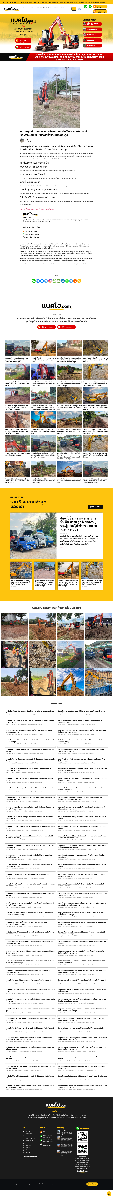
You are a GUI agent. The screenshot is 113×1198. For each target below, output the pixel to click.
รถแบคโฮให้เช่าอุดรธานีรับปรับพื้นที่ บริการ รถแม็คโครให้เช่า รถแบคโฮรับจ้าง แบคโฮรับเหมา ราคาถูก (81, 885)
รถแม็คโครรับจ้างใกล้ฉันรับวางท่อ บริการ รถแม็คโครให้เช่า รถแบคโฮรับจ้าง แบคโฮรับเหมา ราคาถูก (17, 384)
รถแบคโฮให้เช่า (50, 209)
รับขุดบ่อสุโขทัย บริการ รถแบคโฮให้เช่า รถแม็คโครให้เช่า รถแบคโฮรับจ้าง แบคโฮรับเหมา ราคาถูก (30, 1019)
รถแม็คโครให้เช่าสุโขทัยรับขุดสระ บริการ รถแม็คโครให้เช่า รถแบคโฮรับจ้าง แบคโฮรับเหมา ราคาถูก (30, 1048)
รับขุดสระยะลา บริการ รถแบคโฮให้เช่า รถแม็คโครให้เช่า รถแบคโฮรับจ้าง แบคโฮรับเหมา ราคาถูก (82, 981)
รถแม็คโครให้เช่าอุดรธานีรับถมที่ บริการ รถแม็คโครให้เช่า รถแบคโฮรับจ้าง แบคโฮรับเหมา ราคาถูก (43, 384)
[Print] (75, 281)
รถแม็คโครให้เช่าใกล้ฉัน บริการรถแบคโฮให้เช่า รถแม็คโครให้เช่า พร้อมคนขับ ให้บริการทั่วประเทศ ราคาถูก (17, 431)
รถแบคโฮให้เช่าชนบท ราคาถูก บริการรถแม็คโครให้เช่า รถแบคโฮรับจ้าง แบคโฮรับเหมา (82, 818)
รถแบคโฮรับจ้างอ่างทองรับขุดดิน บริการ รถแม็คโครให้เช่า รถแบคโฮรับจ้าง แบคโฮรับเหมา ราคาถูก (30, 885)
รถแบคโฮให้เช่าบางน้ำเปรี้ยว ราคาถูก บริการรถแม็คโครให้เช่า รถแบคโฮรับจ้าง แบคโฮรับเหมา (30, 846)
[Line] (34, 281)
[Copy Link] (79, 281)
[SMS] (54, 281)
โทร (44, 1131)
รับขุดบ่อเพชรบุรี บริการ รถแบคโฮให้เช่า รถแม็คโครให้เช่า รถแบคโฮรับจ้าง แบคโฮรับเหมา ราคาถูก (82, 1077)
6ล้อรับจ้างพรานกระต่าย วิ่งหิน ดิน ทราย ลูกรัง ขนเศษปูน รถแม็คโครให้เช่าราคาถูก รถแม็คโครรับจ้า (79, 523)
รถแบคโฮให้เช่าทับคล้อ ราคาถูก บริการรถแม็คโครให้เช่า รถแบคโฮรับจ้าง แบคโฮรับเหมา (20, 582)
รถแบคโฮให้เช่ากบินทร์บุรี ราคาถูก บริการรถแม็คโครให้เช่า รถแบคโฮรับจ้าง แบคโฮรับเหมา (95, 360)
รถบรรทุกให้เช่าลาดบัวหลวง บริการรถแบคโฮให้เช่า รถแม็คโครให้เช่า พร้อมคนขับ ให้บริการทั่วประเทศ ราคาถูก (82, 731)
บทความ (24, 10)
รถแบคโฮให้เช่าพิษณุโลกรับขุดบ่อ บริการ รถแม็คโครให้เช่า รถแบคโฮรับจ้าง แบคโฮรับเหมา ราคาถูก (29, 971)
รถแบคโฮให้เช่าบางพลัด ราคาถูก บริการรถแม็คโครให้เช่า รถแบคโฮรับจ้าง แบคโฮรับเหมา (69, 481)
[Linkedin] (63, 281)
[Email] (58, 281)
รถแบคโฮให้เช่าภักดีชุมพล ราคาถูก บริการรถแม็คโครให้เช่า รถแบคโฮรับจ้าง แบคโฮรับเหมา (81, 856)
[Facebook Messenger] (42, 281)
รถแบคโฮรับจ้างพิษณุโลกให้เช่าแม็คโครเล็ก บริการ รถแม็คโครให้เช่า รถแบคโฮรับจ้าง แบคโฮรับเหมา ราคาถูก (82, 971)
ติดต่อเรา (62, 8)
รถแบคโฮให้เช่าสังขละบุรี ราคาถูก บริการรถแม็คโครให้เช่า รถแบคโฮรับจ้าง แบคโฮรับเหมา (30, 894)
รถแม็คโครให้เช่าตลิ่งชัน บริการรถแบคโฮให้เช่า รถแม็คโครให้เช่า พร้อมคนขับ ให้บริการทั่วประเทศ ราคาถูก (82, 894)
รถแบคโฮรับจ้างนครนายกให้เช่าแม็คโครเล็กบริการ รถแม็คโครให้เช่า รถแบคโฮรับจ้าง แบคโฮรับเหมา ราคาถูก (82, 1048)
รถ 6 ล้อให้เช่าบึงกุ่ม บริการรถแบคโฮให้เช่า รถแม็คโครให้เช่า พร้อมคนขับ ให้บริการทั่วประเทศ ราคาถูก (16, 408)
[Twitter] (46, 281)
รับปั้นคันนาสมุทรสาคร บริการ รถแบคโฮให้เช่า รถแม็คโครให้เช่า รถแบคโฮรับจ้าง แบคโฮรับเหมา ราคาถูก (82, 962)
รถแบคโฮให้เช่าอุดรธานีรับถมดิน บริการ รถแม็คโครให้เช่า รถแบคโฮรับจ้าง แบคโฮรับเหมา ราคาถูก (82, 722)
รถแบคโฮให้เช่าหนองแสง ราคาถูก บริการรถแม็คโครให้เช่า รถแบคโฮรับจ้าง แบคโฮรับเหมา (30, 1058)
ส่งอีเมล (45, 1144)
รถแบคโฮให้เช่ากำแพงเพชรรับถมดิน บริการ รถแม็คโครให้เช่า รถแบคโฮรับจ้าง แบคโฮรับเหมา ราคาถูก (67, 1133)
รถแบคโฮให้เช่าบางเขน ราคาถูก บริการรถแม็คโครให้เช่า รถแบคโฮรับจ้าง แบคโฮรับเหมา (30, 827)
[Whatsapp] (67, 281)
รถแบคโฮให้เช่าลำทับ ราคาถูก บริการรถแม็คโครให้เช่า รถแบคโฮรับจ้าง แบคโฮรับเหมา (30, 789)
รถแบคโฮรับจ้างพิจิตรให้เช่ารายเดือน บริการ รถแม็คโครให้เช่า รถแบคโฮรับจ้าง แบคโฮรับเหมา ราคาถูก (82, 923)
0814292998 (25, 48)
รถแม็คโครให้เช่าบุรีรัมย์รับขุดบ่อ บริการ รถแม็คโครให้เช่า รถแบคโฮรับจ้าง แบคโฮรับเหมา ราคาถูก (30, 1077)
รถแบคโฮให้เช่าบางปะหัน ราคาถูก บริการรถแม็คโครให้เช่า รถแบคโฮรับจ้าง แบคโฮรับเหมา (30, 750)
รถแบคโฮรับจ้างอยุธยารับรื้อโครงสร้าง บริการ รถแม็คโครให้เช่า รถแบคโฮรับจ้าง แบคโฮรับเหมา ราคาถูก (28, 923)
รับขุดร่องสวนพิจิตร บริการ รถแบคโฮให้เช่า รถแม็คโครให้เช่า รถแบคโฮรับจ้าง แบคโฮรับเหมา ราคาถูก (29, 856)
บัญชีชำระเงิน (38, 8)
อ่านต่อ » (62, 547)
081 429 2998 (101, 7)
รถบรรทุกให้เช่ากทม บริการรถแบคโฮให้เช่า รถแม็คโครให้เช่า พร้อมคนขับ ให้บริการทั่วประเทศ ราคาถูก (16, 360)
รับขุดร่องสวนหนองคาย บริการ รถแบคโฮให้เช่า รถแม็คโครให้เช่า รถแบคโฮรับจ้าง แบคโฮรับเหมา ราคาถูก (81, 952)
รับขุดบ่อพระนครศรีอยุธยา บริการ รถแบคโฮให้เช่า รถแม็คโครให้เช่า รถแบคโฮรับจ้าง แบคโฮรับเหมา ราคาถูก (95, 384)
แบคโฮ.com (27, 217)
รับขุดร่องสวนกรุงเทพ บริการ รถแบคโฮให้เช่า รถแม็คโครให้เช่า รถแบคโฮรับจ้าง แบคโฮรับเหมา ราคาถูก (67, 1139)
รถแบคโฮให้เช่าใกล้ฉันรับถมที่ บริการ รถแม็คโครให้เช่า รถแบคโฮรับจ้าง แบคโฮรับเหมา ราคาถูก (30, 722)
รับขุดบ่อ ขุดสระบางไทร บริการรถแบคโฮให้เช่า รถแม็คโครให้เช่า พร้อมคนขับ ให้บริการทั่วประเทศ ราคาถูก (30, 808)
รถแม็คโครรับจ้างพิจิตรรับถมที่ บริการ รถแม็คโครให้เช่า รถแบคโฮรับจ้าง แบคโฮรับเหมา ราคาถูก (30, 741)
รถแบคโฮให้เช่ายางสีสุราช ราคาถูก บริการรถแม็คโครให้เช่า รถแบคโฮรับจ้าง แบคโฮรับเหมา (95, 455)
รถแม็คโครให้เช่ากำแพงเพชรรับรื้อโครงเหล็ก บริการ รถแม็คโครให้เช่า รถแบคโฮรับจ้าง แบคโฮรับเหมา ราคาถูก (44, 583)
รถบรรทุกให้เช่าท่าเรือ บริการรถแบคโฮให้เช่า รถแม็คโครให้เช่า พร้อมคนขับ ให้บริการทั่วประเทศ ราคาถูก (81, 808)
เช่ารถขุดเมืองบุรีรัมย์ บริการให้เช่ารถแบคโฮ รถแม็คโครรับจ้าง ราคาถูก (17, 454)
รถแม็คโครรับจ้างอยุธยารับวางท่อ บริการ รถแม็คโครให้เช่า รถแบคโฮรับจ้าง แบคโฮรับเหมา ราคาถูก (69, 384)
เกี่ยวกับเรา (55, 8)
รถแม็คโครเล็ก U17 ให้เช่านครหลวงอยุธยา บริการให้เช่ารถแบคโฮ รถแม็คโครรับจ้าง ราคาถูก (81, 760)
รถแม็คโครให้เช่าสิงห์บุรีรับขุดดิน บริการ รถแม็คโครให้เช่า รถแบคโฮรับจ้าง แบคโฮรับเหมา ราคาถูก (43, 481)
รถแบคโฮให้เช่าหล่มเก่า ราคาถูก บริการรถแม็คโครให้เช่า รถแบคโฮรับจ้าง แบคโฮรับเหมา (92, 582)
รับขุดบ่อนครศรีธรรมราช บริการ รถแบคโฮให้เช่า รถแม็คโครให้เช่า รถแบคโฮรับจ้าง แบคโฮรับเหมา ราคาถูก (68, 583)
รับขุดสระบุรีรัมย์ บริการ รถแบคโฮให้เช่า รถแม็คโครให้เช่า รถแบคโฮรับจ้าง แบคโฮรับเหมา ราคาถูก (17, 481)
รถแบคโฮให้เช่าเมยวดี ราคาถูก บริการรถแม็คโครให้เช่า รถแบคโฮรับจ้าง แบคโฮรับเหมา (82, 1058)
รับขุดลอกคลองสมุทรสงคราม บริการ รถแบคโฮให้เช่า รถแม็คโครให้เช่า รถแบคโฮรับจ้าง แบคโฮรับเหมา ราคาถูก (82, 846)
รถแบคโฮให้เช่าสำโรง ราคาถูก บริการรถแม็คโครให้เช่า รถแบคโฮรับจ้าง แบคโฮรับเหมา (82, 827)
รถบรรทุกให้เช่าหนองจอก (28, 209)
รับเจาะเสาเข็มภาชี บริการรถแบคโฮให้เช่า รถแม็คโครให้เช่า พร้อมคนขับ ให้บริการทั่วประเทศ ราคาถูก (30, 952)
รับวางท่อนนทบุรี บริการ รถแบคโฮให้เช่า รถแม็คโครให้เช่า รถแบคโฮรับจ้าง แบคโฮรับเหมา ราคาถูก (82, 779)
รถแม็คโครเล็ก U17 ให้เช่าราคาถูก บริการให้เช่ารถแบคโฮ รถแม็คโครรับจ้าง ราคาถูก (30, 1010)
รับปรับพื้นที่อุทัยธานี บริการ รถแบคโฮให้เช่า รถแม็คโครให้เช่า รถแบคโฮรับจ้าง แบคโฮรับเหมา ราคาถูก (29, 866)
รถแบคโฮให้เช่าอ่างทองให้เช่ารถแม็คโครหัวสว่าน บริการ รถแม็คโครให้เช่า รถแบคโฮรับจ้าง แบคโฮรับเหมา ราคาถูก (81, 798)
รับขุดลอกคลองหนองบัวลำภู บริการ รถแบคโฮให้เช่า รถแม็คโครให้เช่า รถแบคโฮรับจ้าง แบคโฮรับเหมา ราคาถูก (82, 1038)
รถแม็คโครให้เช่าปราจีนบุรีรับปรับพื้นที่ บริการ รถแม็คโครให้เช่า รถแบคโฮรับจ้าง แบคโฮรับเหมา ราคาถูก (30, 798)
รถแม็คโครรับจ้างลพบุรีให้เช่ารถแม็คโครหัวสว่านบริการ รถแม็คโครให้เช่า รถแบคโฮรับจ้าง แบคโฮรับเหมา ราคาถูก (69, 456)
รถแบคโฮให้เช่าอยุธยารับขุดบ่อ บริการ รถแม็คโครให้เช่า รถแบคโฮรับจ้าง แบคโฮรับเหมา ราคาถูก (30, 1000)
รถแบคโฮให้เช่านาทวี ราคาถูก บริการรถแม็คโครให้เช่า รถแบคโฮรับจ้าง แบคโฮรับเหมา (29, 779)
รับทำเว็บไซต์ (39, 1184)
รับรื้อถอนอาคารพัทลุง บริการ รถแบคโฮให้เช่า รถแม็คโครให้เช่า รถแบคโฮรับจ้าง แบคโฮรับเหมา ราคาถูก (82, 770)
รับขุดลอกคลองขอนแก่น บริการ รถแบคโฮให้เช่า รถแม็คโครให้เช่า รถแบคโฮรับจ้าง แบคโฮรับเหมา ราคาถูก (67, 1152)
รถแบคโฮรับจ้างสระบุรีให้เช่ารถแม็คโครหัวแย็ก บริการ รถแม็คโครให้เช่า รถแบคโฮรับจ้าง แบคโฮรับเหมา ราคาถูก (82, 1000)
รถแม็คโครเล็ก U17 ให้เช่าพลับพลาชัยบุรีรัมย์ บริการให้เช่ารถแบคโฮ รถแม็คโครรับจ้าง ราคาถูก (30, 712)
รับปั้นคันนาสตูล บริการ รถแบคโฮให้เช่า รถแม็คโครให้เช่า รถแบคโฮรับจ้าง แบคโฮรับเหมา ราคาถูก (82, 741)
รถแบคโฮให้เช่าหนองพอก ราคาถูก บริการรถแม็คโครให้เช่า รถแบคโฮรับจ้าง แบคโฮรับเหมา (69, 408)
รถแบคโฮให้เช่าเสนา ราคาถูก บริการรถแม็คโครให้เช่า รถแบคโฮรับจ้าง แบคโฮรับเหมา (43, 431)
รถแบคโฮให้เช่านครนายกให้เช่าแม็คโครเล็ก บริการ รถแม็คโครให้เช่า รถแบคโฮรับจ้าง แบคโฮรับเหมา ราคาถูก (29, 914)
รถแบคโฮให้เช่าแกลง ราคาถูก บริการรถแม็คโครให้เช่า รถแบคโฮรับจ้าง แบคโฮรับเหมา (82, 866)
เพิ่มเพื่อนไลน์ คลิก (47, 1135)
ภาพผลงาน (31, 8)
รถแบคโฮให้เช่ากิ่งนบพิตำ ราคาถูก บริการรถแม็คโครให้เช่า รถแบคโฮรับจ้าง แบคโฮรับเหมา (43, 360)
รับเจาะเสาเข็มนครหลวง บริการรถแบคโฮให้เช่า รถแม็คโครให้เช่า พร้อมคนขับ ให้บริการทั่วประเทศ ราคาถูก (82, 1087)
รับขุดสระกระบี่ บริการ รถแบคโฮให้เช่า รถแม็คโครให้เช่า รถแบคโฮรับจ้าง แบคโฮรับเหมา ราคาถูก (82, 990)
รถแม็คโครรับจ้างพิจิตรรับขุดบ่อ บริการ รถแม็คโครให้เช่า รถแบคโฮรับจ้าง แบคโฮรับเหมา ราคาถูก (30, 933)
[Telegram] (71, 281)
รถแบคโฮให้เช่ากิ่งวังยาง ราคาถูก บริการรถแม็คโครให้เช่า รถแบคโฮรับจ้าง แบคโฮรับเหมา (95, 408)
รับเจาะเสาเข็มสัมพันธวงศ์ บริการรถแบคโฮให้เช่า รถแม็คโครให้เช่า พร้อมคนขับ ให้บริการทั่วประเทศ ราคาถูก (30, 962)
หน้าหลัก (24, 8)
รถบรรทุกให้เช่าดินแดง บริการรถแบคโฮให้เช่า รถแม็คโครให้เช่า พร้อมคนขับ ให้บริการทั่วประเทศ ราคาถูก (95, 481)
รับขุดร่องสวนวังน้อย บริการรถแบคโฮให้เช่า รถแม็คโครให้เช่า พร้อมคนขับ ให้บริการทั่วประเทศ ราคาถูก (29, 837)
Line (21, 46)
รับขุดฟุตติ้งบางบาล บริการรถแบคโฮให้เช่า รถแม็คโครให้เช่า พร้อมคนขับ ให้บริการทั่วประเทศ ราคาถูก (81, 933)
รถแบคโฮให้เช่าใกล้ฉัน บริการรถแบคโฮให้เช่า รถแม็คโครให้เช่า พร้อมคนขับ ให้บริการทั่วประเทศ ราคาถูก (81, 750)
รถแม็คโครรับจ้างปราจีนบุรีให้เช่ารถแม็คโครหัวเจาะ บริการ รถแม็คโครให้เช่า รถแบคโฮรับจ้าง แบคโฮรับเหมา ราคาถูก (43, 408)
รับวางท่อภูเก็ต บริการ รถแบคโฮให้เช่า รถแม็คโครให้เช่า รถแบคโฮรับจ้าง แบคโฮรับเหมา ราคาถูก (69, 431)
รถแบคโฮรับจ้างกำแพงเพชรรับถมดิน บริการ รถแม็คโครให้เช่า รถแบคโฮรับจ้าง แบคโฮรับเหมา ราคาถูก (82, 789)
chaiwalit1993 (47, 1145)
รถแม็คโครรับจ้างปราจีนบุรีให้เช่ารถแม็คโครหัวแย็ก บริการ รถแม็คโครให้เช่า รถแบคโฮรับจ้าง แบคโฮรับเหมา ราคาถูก (82, 904)
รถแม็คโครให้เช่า (40, 209)
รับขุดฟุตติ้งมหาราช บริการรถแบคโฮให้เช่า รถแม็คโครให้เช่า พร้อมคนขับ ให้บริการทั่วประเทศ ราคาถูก (81, 914)
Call (21, 39)
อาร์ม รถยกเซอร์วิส (48, 1141)
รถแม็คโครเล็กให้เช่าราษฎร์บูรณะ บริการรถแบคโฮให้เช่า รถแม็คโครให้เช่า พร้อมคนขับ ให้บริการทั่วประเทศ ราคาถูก (69, 360)
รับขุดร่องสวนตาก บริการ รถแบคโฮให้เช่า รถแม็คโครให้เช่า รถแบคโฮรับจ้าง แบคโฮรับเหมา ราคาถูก (29, 731)
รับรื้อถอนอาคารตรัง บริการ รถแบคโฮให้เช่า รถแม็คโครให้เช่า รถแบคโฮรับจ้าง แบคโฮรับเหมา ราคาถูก (29, 942)
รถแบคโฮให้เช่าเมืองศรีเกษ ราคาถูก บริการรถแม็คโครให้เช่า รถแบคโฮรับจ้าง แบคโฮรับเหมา (29, 818)
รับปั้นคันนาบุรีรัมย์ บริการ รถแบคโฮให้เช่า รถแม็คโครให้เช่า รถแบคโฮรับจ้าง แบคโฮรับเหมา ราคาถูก (29, 770)
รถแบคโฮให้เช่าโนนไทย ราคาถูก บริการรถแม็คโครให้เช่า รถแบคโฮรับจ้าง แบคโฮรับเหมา (30, 1029)
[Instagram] (50, 281)
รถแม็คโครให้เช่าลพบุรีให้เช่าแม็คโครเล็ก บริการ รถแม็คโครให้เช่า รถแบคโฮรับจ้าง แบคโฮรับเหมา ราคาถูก (43, 455)
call (98, 6)
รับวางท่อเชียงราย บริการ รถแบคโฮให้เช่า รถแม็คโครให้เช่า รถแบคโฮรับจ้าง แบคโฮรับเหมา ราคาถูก (81, 1029)
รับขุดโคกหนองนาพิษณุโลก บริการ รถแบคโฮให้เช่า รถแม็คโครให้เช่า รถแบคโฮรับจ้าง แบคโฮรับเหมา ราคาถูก (82, 1010)
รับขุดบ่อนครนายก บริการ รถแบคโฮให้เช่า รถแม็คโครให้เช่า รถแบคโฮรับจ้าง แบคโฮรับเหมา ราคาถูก (81, 712)
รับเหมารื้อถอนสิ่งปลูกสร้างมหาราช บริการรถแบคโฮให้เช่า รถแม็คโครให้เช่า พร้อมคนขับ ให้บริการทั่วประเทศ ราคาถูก (29, 1038)
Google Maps (47, 8)
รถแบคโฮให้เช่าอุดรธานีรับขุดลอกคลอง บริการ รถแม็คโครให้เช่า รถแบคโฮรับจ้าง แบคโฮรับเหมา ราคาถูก (28, 981)
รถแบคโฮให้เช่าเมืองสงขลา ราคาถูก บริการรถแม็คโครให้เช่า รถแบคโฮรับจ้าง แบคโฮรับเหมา (81, 1067)
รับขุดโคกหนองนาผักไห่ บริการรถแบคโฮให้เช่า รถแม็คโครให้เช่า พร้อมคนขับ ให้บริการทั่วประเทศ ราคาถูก (30, 904)
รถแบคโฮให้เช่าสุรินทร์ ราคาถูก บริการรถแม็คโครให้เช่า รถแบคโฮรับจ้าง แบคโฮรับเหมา (67, 1146)
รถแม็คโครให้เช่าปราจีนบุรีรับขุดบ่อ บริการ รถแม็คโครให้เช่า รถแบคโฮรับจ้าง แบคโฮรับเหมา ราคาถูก (81, 875)
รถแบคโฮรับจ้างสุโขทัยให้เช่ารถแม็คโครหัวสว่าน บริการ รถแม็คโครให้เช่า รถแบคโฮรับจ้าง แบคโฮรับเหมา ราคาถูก (82, 837)
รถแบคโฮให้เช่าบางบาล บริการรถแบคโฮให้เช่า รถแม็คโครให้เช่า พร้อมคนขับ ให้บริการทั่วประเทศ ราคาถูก (30, 1087)
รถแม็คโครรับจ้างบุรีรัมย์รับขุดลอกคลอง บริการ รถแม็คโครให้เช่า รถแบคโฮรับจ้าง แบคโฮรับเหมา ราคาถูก (81, 1019)
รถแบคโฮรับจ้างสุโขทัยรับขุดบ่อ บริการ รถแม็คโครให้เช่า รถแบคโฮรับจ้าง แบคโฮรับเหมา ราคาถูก (95, 431)
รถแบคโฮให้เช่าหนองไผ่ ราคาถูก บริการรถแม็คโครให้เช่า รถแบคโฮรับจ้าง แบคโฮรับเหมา (30, 990)
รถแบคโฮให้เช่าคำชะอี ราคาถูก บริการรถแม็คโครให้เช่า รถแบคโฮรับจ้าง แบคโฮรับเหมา (30, 875)
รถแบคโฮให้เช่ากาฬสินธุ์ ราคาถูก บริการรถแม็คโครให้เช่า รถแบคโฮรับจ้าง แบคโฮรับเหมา (82, 942)
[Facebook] (38, 281)
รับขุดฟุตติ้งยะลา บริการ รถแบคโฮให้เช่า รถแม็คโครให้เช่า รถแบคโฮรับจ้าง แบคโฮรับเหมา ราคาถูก (30, 1067)
